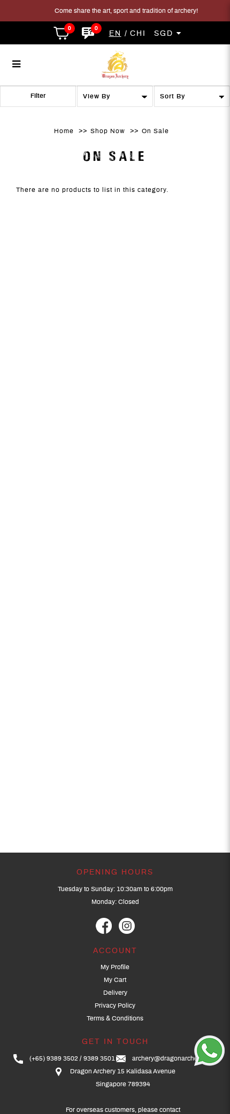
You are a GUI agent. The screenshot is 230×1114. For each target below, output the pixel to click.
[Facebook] (104, 926)
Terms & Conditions (115, 1018)
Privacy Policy (115, 1005)
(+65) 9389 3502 (53, 1058)
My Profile (115, 967)
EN (115, 33)
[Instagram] (127, 926)
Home (64, 131)
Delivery (115, 992)
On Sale (155, 131)
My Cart (115, 980)
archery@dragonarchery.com (174, 1058)
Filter (37, 95)
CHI (138, 33)
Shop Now (107, 131)
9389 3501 (99, 1058)
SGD (165, 33)
